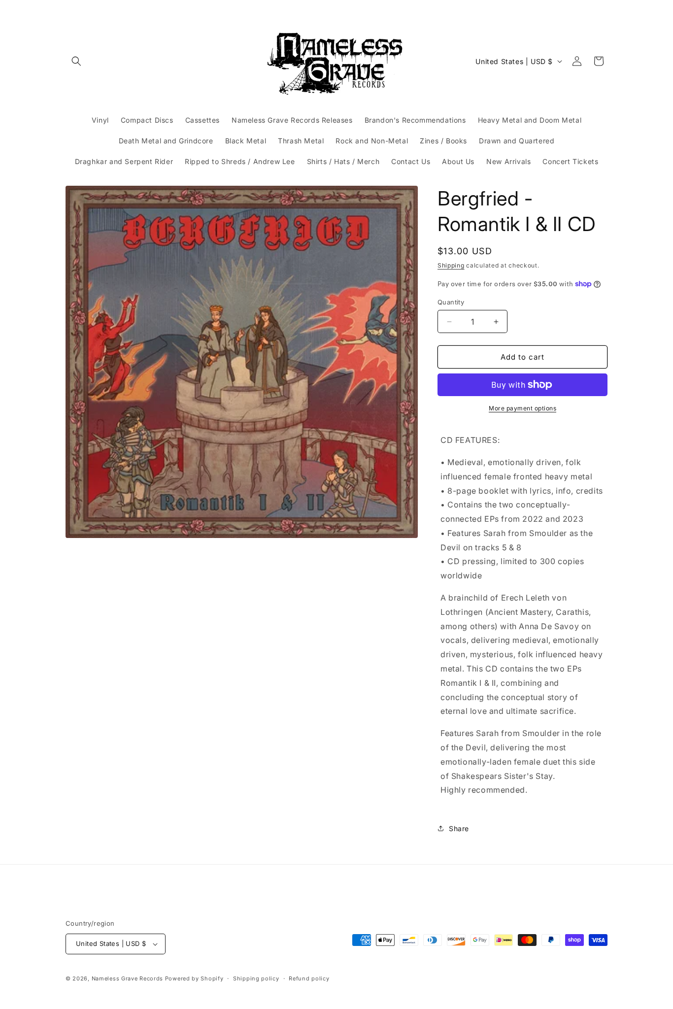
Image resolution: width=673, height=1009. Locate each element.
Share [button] (459, 828)
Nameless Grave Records (127, 978)
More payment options (522, 408)
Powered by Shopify (194, 978)
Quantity (450, 302)
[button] (76, 61)
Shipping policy (256, 978)
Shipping (451, 265)
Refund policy (309, 978)
